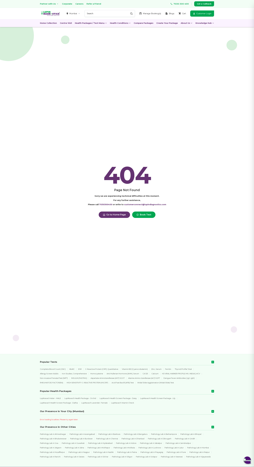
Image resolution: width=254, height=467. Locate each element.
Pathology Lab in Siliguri (122, 457)
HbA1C (72, 369)
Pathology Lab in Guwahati (73, 443)
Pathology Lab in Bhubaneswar (53, 439)
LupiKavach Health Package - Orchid (80, 398)
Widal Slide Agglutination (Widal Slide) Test (155, 383)
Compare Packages (143, 23)
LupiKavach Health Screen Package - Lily (157, 398)
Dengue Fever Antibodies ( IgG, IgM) (179, 378)
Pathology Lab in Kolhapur (99, 448)
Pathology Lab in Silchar (98, 457)
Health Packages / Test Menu (90, 23)
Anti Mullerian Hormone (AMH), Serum (123, 374)
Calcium (154, 374)
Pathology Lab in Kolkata (124, 448)
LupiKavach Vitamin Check (122, 403)
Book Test (145, 214)
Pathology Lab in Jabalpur (151, 443)
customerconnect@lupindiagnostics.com (145, 204)
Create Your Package (167, 23)
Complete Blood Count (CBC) (53, 369)
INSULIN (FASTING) (79, 378)
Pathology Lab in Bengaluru (136, 434)
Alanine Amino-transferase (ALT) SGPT (144, 378)
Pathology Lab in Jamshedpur (178, 443)
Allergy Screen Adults (49, 374)
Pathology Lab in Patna (127, 452)
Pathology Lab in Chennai (107, 439)
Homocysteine (96, 374)
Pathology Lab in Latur (174, 448)
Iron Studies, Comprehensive (74, 374)
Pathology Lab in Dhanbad (133, 439)
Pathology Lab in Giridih (185, 439)
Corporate (67, 4)
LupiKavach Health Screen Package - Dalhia (59, 403)
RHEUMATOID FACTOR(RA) (51, 383)
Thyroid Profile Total (183, 369)
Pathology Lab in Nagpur (79, 452)
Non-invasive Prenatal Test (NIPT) (54, 378)
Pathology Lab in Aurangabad (82, 434)
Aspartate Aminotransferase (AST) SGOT (108, 378)
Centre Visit (66, 23)
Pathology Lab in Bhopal (190, 434)
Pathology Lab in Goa (49, 443)
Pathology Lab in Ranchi (50, 457)
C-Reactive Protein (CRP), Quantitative (101, 369)
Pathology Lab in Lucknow (150, 448)
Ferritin (168, 369)
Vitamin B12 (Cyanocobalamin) (135, 369)
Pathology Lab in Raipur (199, 452)
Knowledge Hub (204, 23)
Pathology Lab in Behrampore (164, 434)
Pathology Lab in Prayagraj (151, 452)
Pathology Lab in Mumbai (198, 448)
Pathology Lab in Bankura (109, 434)
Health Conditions (119, 23)
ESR (80, 369)
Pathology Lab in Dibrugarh (159, 439)
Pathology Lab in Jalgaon (50, 448)
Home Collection (48, 23)
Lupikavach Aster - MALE (50, 398)
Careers (79, 4)
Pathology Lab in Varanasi (172, 457)
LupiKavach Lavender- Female (94, 403)
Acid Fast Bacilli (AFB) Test (123, 383)
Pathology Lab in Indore (126, 443)
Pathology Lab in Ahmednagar (53, 434)
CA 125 (145, 374)
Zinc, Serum (156, 369)
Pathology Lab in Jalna (74, 448)
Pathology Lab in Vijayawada (198, 457)
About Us (185, 23)
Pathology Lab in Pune (176, 452)
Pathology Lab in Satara (74, 457)
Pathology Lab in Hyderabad (100, 443)
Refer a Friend (94, 4)
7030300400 (105, 204)
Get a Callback (204, 4)
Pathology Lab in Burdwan (81, 439)
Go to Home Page (116, 214)
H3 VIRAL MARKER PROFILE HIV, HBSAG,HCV (181, 374)
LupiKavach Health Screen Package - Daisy (118, 398)
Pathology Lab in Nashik (103, 452)
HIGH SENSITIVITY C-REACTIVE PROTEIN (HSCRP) (87, 383)
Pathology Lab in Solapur (146, 457)
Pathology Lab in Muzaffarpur (52, 452)
